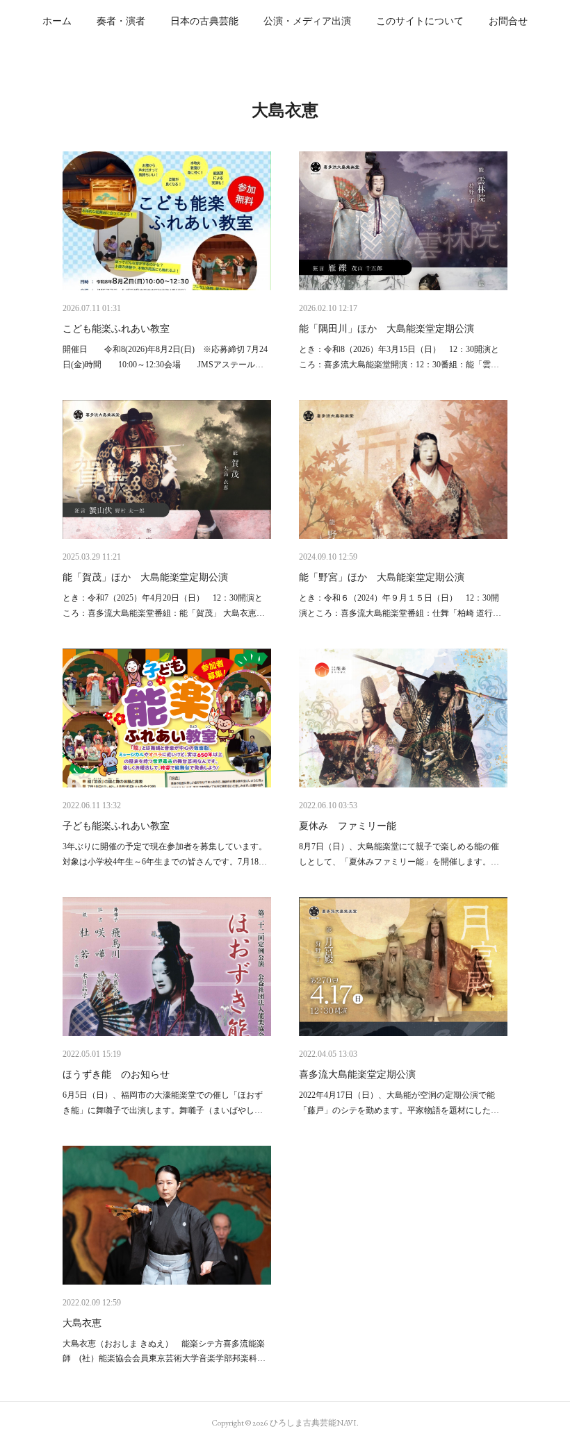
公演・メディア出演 (307, 21)
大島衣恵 (82, 1323)
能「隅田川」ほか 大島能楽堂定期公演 (386, 329)
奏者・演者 (121, 21)
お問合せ (508, 21)
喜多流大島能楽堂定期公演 (357, 1074)
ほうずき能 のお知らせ (116, 1074)
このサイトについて (420, 21)
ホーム (57, 21)
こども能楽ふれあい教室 (116, 329)
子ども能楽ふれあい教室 (116, 826)
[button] (57, 21)
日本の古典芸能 (204, 21)
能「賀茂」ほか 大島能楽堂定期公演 (145, 577)
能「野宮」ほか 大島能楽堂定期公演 (381, 577)
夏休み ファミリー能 (347, 826)
